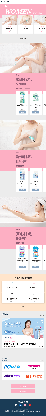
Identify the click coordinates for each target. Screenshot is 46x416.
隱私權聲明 (38, 411)
